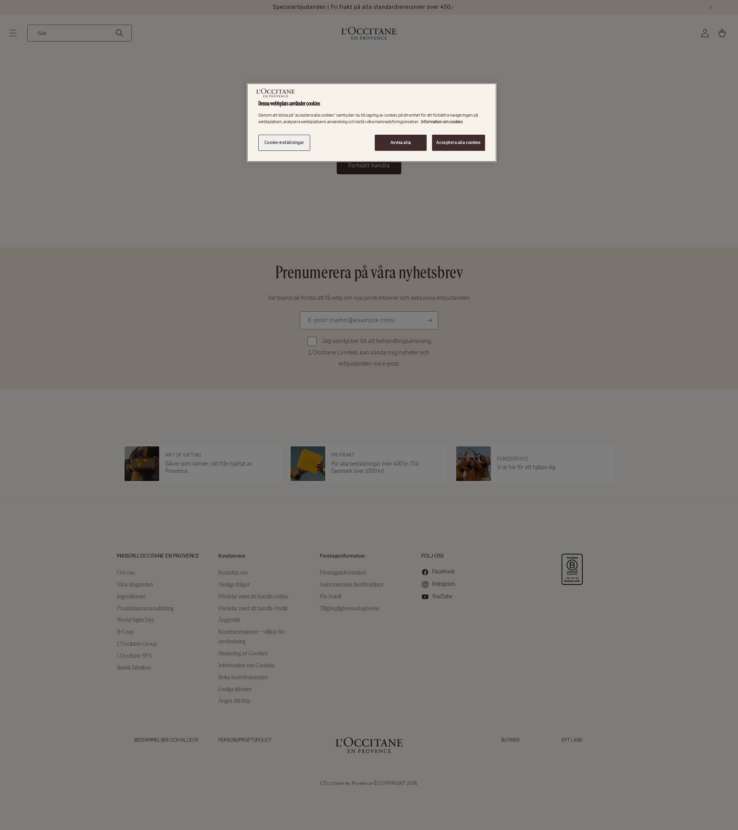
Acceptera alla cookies (458, 142)
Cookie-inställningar (284, 142)
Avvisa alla (401, 142)
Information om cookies (442, 121)
